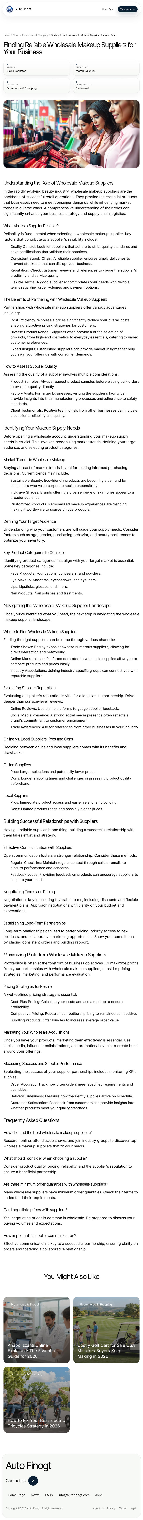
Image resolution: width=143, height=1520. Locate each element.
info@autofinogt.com (74, 1495)
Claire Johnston (16, 70)
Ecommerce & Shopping (35, 35)
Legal (133, 1508)
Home (6, 35)
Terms (122, 1508)
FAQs (49, 1495)
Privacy (111, 1508)
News (16, 35)
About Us (98, 1508)
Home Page (16, 1495)
